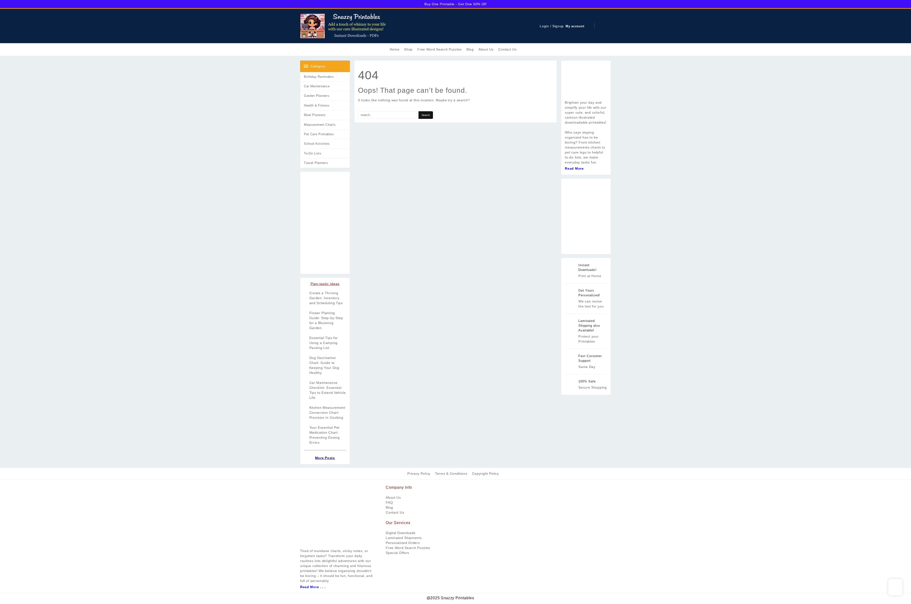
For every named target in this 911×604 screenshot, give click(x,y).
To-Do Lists (312, 153)
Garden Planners (317, 96)
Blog (389, 507)
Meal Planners (315, 115)
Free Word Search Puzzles (408, 548)
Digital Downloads (400, 533)
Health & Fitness (317, 105)
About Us (393, 497)
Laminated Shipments (404, 538)
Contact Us (395, 512)
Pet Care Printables (319, 134)
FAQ (389, 502)
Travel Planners (316, 163)
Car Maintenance (317, 86)
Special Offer (396, 553)
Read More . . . (313, 587)
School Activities (317, 143)
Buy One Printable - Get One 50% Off (455, 4)
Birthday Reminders (319, 77)
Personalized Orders (403, 543)
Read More (574, 168)
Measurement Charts (320, 124)
